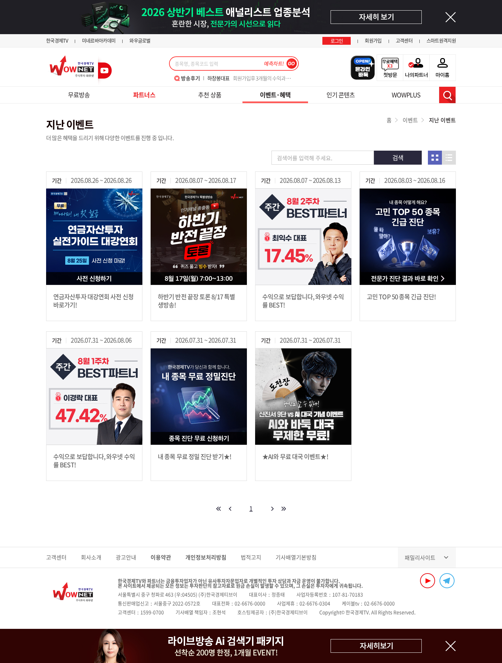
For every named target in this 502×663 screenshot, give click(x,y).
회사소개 (91, 557)
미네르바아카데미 (98, 40)
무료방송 (79, 94)
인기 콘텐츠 (340, 94)
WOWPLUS (406, 94)
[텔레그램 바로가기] (447, 580)
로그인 (337, 40)
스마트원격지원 (441, 40)
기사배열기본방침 (296, 557)
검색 (447, 95)
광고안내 (126, 557)
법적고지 (251, 557)
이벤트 (410, 120)
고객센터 (404, 40)
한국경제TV (57, 40)
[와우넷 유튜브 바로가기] (427, 580)
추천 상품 (209, 94)
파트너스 (144, 94)
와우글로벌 (140, 40)
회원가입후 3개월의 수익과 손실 (250, 78)
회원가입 (373, 40)
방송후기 (190, 78)
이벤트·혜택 (275, 94)
